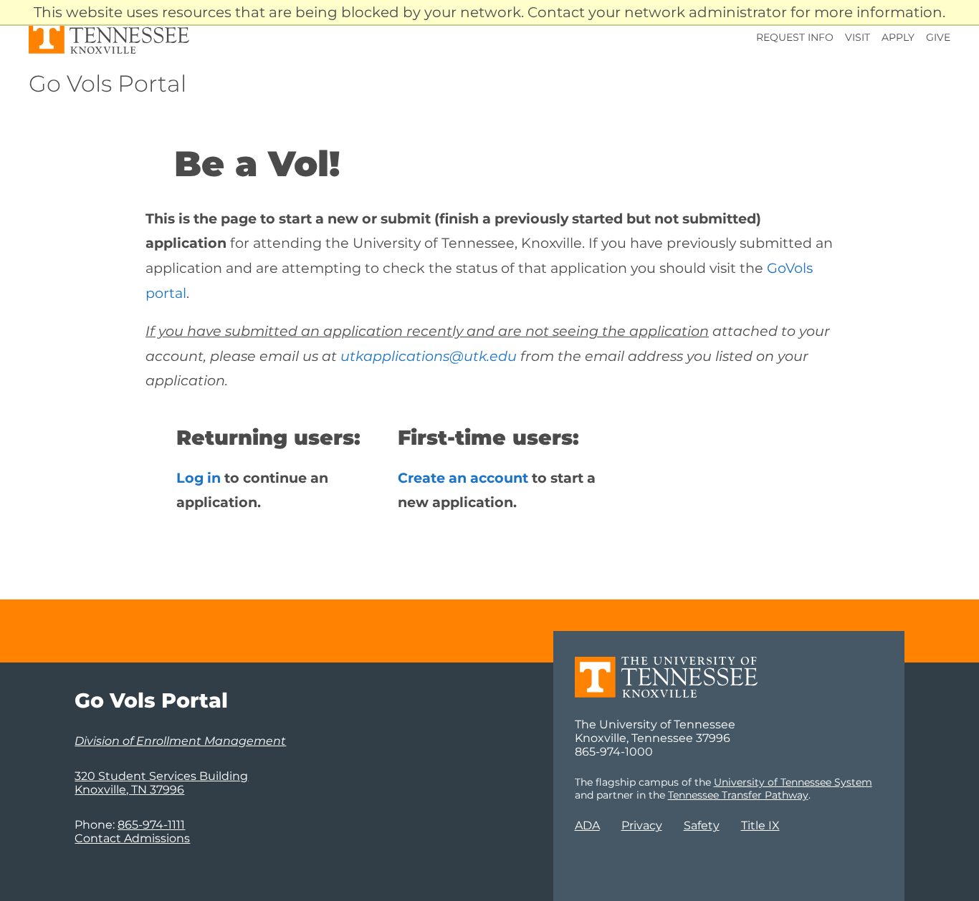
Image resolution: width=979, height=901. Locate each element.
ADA (587, 825)
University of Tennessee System (793, 782)
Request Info (795, 37)
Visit (857, 37)
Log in (198, 477)
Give (938, 37)
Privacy (641, 825)
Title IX (760, 825)
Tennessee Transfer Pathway (738, 795)
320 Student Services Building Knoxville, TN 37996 (161, 782)
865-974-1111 (151, 825)
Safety (702, 825)
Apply (898, 37)
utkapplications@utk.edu (428, 356)
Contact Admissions (132, 838)
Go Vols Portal (107, 83)
